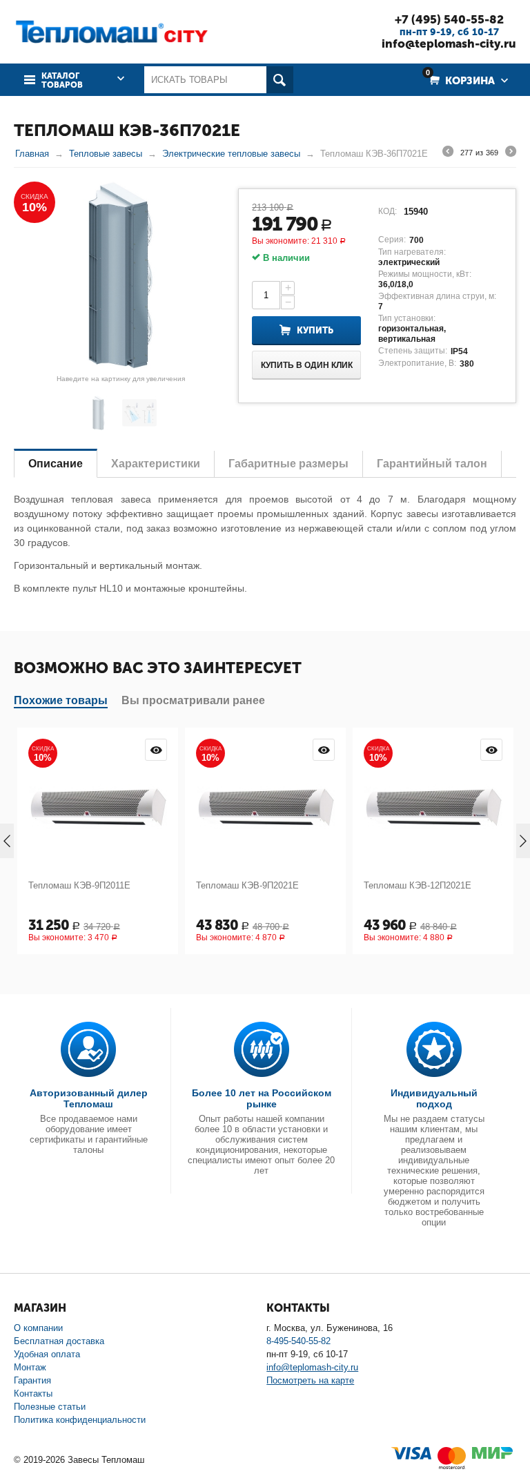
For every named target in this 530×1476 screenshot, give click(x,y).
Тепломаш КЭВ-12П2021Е (417, 885)
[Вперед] (510, 153)
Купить (315, 330)
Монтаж (30, 1367)
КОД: (387, 211)
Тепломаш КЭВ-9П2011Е (79, 885)
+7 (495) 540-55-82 (449, 19)
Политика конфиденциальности (80, 1420)
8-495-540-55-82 (298, 1341)
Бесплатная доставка (59, 1341)
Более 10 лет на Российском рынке (261, 1098)
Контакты (33, 1393)
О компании (38, 1328)
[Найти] (279, 79)
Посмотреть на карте (310, 1380)
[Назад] (447, 153)
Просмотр (156, 750)
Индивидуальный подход (434, 1098)
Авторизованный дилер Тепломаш (89, 1098)
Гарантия (32, 1380)
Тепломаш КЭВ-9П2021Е (247, 885)
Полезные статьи (50, 1406)
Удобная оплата (47, 1354)
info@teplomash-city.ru (449, 43)
